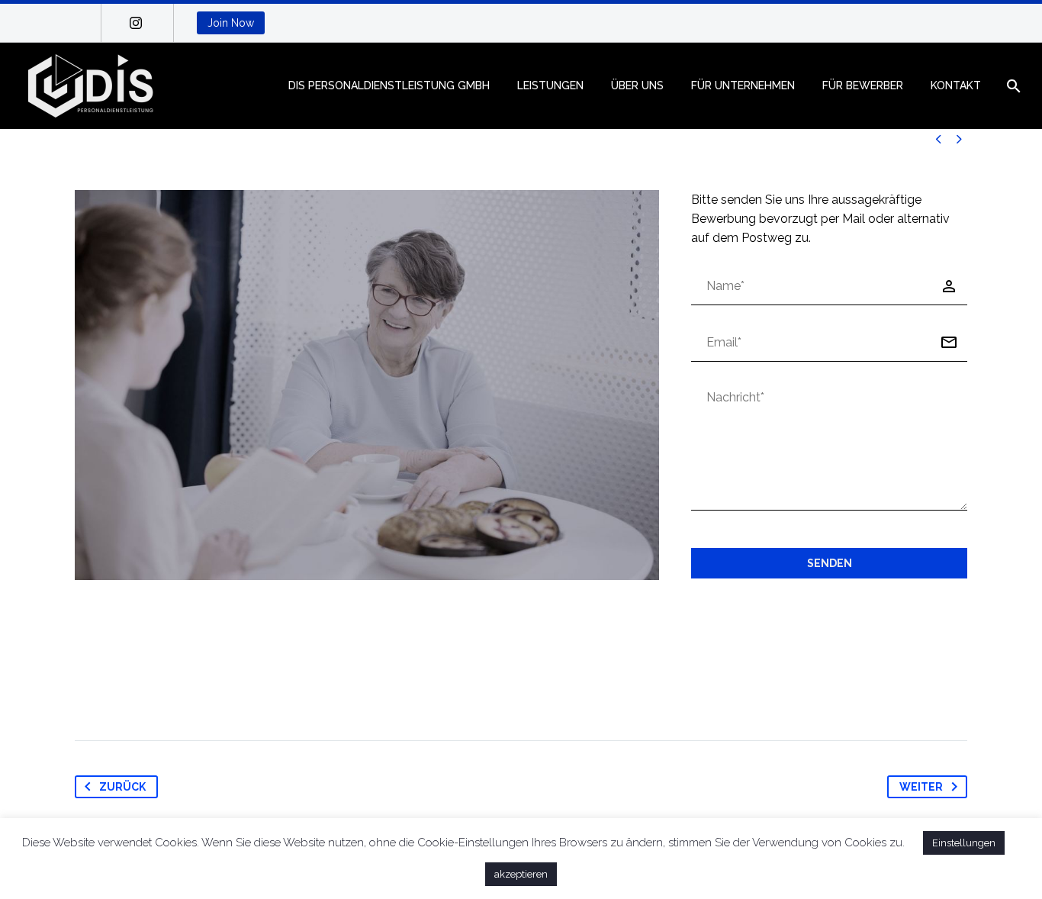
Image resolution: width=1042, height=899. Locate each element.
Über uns (637, 85)
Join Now (230, 23)
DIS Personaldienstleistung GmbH (389, 85)
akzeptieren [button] (521, 874)
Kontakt (956, 85)
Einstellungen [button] (963, 843)
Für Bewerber (862, 85)
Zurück (122, 787)
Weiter (921, 787)
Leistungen (550, 85)
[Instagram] (135, 23)
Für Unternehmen (743, 85)
